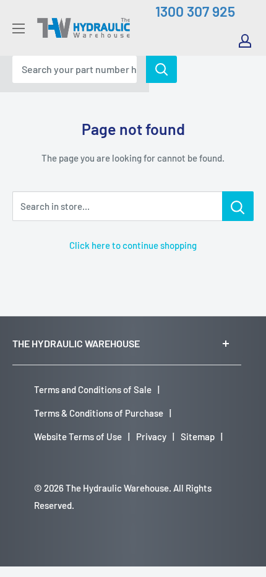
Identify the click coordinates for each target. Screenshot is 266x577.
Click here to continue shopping (133, 245)
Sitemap (198, 436)
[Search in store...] (238, 206)
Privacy (151, 436)
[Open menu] (18, 28)
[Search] (161, 69)
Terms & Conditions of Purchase (98, 413)
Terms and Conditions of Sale (93, 389)
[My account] (245, 41)
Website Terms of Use (78, 436)
